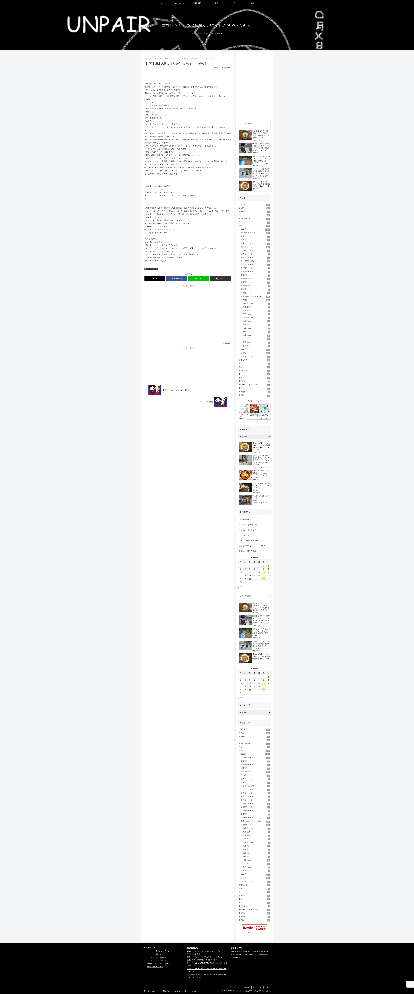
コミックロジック (152, 269)
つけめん (245, 951)
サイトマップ (244, 535)
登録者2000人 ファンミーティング (252, 546)
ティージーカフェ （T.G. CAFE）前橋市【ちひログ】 (205, 963)
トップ (228, 987)
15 (264, 572)
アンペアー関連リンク (156, 954)
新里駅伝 (251, 954)
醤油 (265, 954)
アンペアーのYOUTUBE (248, 525)
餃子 (238, 954)
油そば (258, 951)
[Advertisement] (187, 75)
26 (250, 579)
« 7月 (240, 587)
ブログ (260, 987)
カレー (232, 954)
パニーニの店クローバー (156, 960)
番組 (254, 987)
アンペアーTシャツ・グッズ (158, 951)
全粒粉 (238, 957)
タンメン (250, 951)
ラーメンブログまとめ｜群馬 (158, 963)
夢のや (240, 951)
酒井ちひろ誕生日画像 (247, 551)
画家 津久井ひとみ (155, 967)
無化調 (254, 951)
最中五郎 (261, 954)
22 (264, 575)
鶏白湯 (236, 951)
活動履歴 (247, 987)
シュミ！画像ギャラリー (248, 540)
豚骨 (262, 951)
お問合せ (268, 987)
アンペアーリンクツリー (248, 530)
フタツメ (256, 954)
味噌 (234, 957)
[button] (220, 278)
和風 (236, 954)
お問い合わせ (244, 519)
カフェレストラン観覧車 (156, 957)
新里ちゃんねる (244, 954)
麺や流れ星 (267, 951)
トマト (232, 951)
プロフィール (237, 987)
